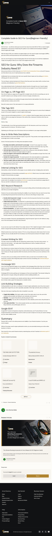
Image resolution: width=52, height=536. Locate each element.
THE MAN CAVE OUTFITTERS (11, 352)
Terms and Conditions (23, 512)
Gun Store (7, 359)
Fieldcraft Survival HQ (9, 380)
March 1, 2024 (7, 43)
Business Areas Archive (7, 500)
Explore (19, 498)
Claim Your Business (38, 494)
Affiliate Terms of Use (23, 516)
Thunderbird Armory (34, 352)
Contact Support (6, 519)
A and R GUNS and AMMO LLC (37, 380)
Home (3, 494)
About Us (4, 504)
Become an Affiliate (22, 500)
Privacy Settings (6, 521)
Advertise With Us (38, 496)
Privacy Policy (21, 514)
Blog (3, 496)
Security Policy (21, 519)
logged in (11, 472)
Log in (14, 476)
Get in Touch (37, 498)
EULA (19, 523)
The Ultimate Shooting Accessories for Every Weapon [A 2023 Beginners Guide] (23, 450)
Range (5, 362)
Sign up (37, 476)
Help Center (4, 512)
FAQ (3, 516)
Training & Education (7, 390)
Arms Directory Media (8, 42)
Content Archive (6, 498)
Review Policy (21, 521)
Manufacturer (32, 359)
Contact (4, 502)
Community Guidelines (7, 514)
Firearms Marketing (12, 402)
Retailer (30, 362)
